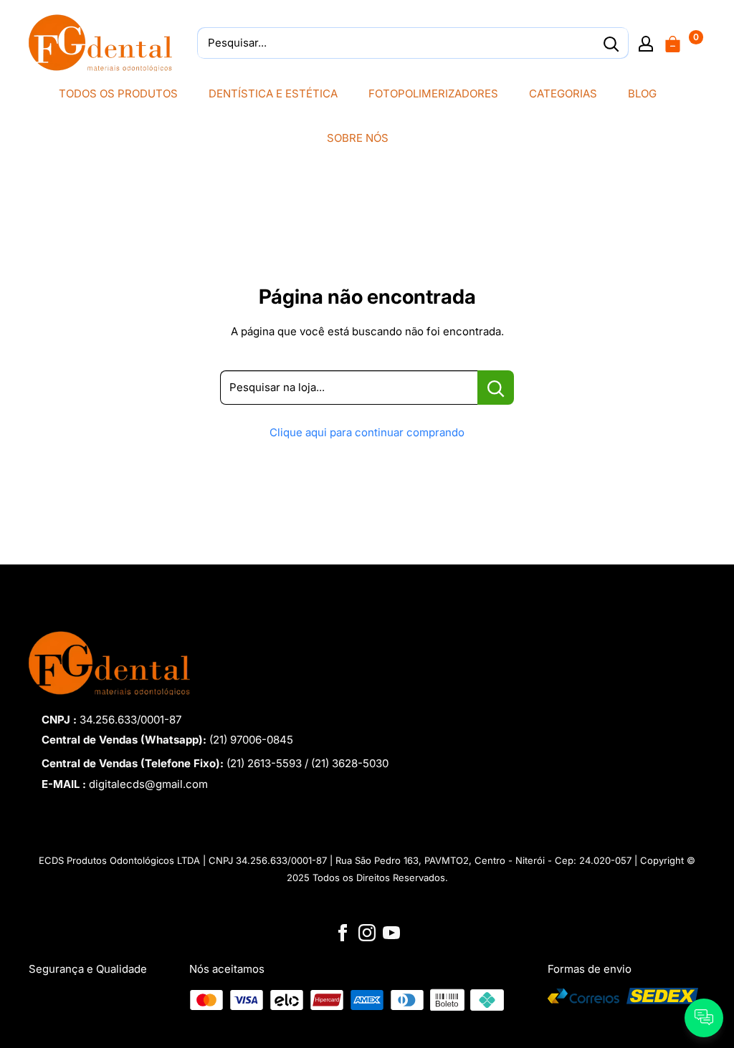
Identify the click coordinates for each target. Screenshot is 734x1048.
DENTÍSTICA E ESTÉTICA (273, 93)
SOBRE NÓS (358, 138)
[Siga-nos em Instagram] (367, 932)
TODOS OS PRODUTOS (118, 93)
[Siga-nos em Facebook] (342, 932)
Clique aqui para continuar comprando (367, 432)
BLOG (642, 93)
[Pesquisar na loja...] (495, 387)
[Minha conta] (646, 43)
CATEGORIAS (563, 93)
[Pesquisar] (611, 43)
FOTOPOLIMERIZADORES (433, 93)
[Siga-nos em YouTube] (391, 932)
